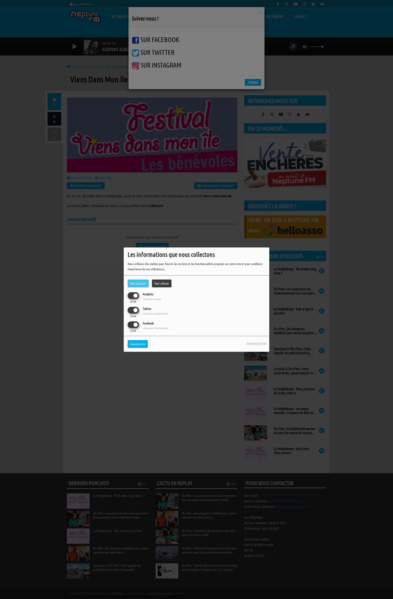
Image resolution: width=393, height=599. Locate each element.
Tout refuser (161, 283)
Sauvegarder (137, 344)
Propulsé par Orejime (257, 343)
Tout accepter (138, 283)
